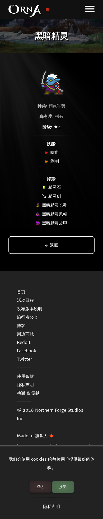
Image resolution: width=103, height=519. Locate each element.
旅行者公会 (27, 317)
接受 (63, 487)
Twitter (24, 359)
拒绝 (40, 487)
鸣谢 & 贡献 (28, 393)
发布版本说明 (29, 308)
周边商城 (25, 334)
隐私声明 (51, 506)
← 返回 (51, 245)
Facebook (26, 350)
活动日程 (25, 300)
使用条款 (25, 376)
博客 (21, 325)
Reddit (24, 342)
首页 (21, 291)
